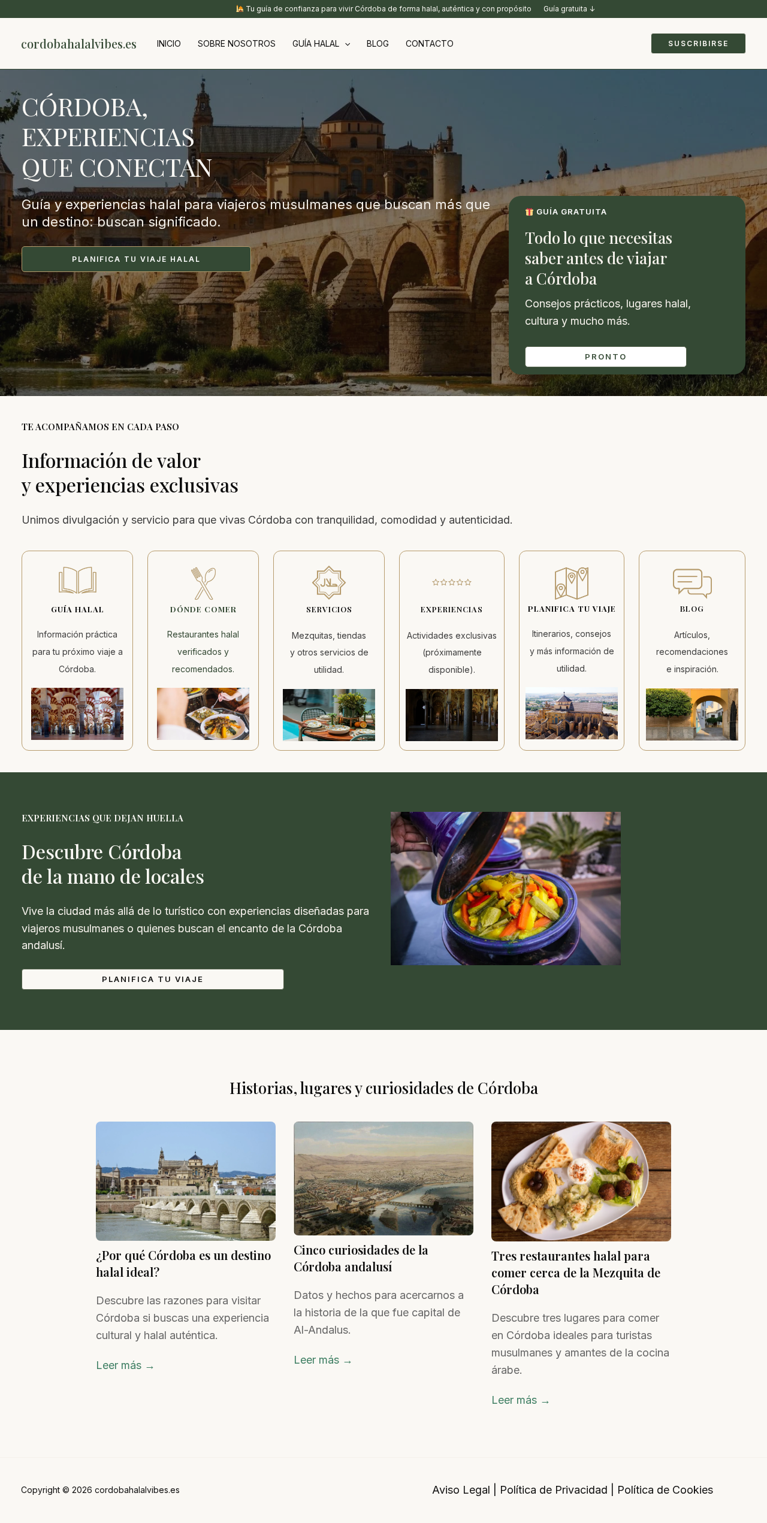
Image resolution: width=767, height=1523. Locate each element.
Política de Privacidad (554, 1489)
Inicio (169, 43)
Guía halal (315, 43)
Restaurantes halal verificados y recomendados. (203, 651)
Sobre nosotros (237, 43)
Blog (378, 43)
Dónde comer (203, 609)
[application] (344, 43)
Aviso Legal (461, 1489)
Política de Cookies (665, 1489)
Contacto (430, 43)
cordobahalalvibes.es (79, 43)
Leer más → (125, 1365)
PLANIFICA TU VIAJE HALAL (136, 259)
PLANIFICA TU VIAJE (153, 979)
